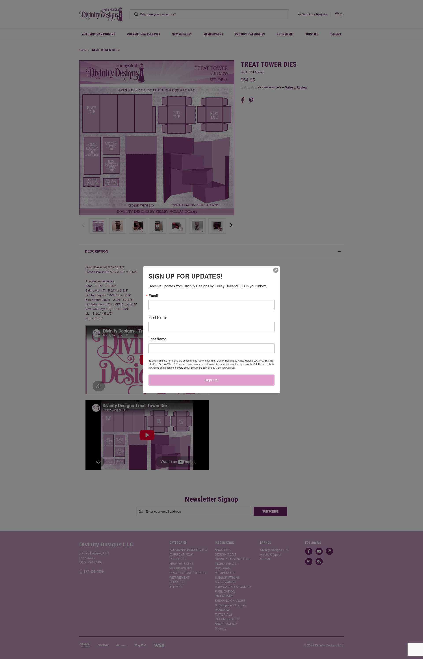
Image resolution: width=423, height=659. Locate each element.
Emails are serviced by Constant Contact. (213, 367)
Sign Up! (211, 379)
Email (153, 295)
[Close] (275, 270)
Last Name (157, 339)
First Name (157, 317)
